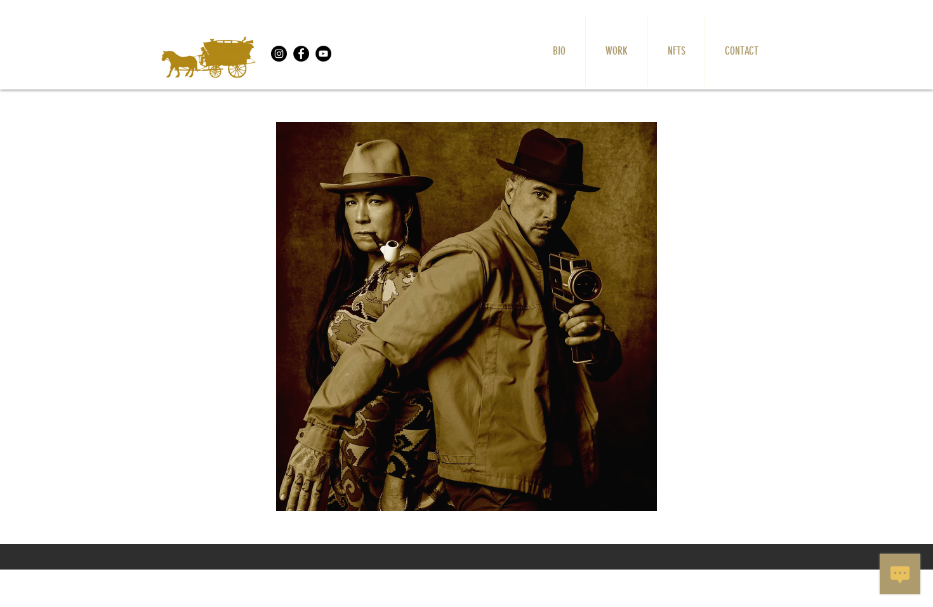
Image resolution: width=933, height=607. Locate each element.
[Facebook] (301, 54)
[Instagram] (279, 54)
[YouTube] (323, 54)
